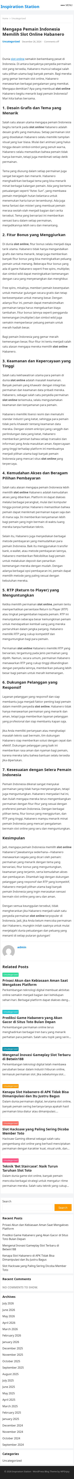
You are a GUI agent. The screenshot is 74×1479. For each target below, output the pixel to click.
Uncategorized (19, 18)
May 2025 (8, 1393)
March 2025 (10, 1406)
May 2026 (8, 1316)
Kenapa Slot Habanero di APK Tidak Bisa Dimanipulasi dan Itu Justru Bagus (35, 1094)
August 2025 (10, 1374)
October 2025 (11, 1361)
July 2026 (8, 1303)
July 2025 (8, 1380)
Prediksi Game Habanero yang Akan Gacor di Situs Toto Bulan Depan (32, 1019)
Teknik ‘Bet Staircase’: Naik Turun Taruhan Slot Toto (30, 1168)
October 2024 (11, 1438)
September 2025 (13, 1367)
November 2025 (12, 1355)
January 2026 (10, 1342)
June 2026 (8, 1310)
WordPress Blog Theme (45, 1471)
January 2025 (10, 1419)
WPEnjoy (65, 1471)
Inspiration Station (20, 6)
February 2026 (11, 1335)
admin (21, 947)
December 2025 (12, 1348)
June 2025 (8, 1387)
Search (6, 1201)
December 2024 (12, 1425)
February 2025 (11, 1412)
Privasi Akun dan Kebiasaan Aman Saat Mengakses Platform (35, 982)
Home (5, 18)
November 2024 (12, 1432)
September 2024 (13, 1445)
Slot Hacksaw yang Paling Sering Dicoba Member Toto (35, 1131)
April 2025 (8, 1400)
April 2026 (8, 1323)
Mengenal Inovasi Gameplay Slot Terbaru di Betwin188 (36, 1056)
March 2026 (10, 1329)
